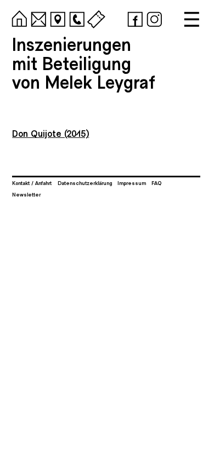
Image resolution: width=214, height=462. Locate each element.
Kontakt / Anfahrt (32, 183)
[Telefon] (75, 17)
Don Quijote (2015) (50, 133)
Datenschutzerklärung (85, 183)
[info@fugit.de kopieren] (37, 17)
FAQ (156, 183)
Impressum (131, 183)
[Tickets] (94, 17)
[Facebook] (133, 17)
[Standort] (56, 17)
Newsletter (26, 194)
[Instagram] (152, 17)
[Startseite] (17, 17)
